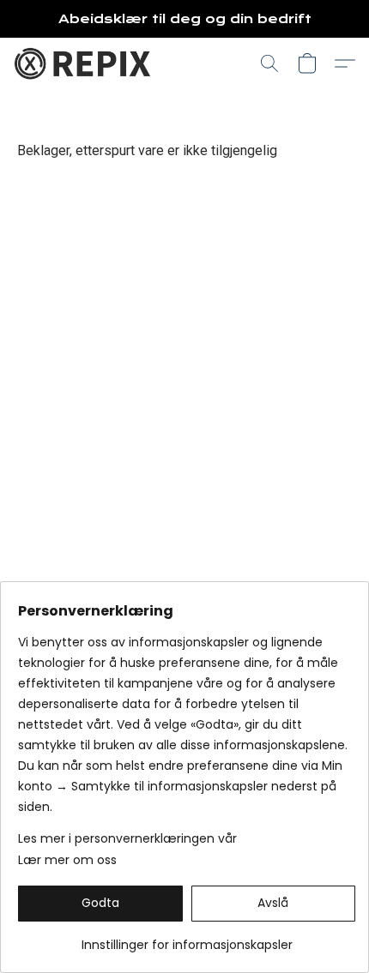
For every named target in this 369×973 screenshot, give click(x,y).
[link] (186, 938)
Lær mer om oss (67, 859)
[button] (86, 63)
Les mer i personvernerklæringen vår (127, 838)
